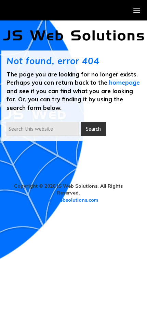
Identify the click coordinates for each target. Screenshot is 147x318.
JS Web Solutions (73, 35)
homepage (124, 82)
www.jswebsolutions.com (68, 200)
